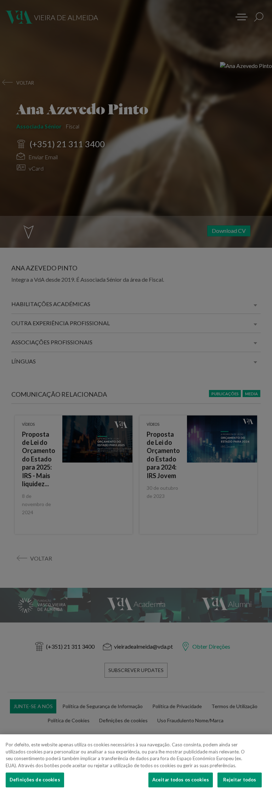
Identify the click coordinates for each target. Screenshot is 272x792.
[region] (136, 763)
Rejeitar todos (239, 779)
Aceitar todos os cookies (180, 779)
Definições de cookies (35, 779)
